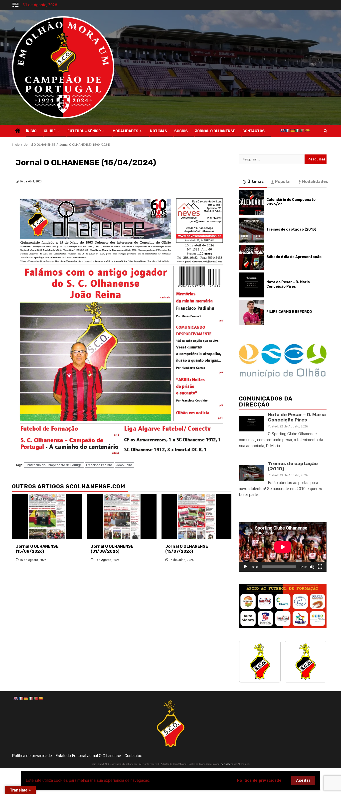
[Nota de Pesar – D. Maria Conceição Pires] (251, 284)
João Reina (124, 465)
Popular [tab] (283, 181)
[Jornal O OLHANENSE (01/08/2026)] (122, 516)
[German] (292, 130)
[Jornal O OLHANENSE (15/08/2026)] (47, 516)
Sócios (181, 131)
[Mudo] (312, 566)
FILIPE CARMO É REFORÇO (289, 312)
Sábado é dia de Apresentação (294, 257)
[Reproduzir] (245, 566)
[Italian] (297, 130)
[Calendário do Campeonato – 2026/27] (251, 202)
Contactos (133, 755)
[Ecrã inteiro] (320, 566)
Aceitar (303, 780)
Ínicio (31, 131)
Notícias (158, 131)
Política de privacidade (259, 780)
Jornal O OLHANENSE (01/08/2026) (112, 549)
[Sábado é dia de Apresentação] (251, 257)
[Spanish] (307, 130)
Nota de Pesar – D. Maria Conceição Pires (288, 284)
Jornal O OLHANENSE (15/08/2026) (37, 549)
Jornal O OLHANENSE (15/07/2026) (186, 549)
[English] (282, 130)
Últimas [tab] (255, 181)
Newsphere (227, 764)
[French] (287, 130)
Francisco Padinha (99, 465)
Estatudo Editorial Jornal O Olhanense (88, 755)
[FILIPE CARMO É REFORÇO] (251, 312)
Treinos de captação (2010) (293, 466)
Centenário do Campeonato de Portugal (53, 465)
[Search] (325, 131)
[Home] (17, 131)
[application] (283, 546)
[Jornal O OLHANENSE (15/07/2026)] (196, 516)
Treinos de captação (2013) (291, 229)
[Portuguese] (302, 130)
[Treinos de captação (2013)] (251, 230)
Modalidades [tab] (315, 181)
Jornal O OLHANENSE (215, 131)
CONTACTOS (253, 131)
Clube (50, 131)
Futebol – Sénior (84, 131)
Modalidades (125, 131)
